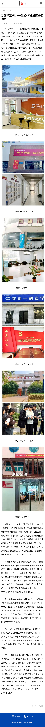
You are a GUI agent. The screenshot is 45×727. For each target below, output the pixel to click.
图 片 (11, 11)
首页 (3, 11)
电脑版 (17, 716)
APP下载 (30, 716)
